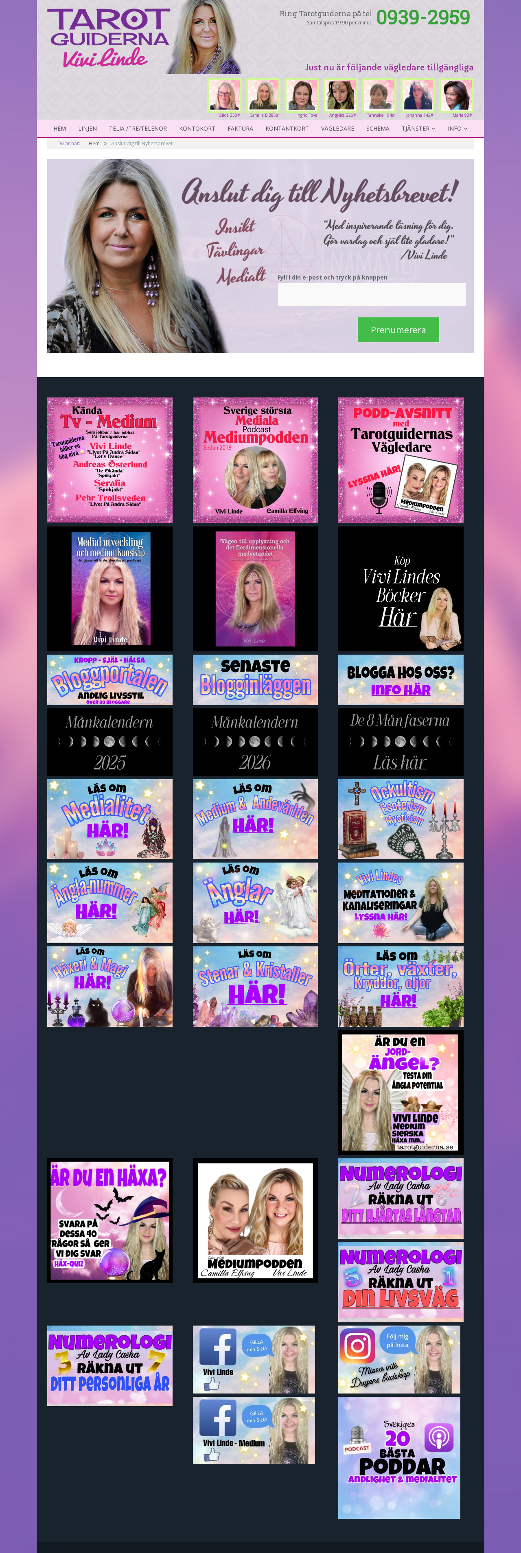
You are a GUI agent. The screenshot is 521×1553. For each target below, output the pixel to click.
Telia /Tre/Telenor (138, 128)
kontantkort (287, 128)
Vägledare (337, 128)
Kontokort (197, 128)
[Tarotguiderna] (146, 35)
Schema (378, 128)
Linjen (87, 128)
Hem (59, 128)
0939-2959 (423, 16)
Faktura (240, 128)
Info (455, 128)
